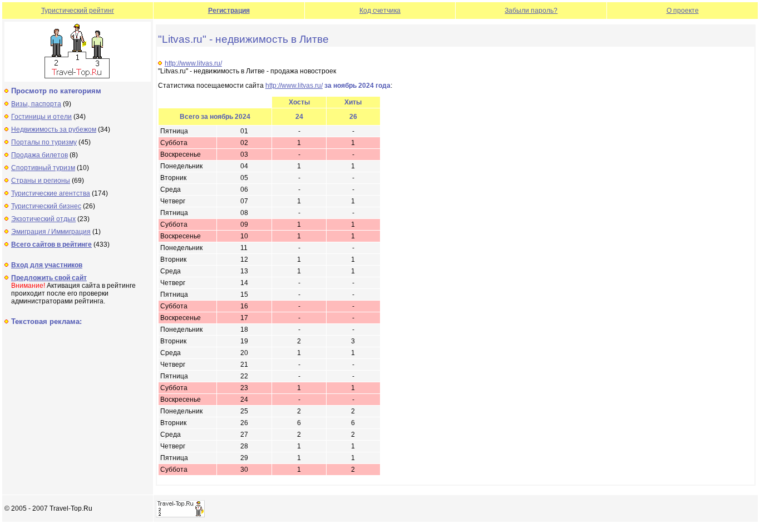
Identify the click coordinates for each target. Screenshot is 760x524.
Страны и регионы (40, 180)
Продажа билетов (39, 155)
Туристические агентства (50, 193)
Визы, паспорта (36, 104)
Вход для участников (46, 265)
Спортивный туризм (43, 168)
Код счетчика (380, 10)
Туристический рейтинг (77, 10)
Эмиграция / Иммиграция (51, 232)
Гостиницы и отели (41, 117)
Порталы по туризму (44, 142)
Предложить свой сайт (49, 278)
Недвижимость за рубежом (53, 129)
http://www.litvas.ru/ (193, 63)
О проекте (683, 10)
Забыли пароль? (531, 10)
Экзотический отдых (43, 219)
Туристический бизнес (46, 206)
